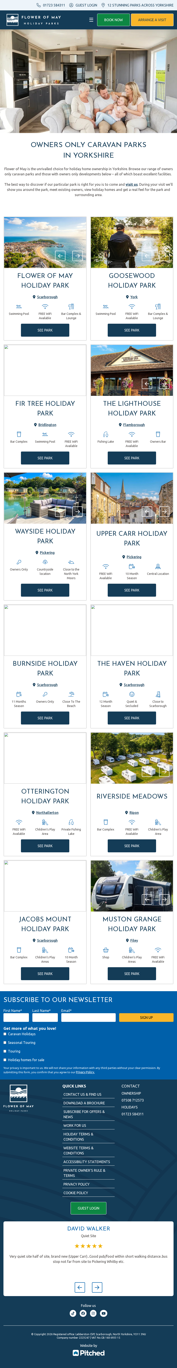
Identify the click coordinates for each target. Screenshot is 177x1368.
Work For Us (74, 1125)
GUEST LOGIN (86, 5)
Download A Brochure (84, 1103)
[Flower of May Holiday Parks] (33, 20)
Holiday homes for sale (26, 1060)
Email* (66, 1011)
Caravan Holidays (22, 1034)
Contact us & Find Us (82, 1094)
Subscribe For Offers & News (84, 1114)
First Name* (12, 1011)
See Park (45, 330)
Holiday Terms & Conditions (78, 1136)
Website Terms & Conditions (78, 1150)
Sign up (146, 1017)
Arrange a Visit (152, 20)
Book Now (113, 20)
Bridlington (47, 425)
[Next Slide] (77, 256)
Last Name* (41, 1011)
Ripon (134, 813)
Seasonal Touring (21, 1043)
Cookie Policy (75, 1193)
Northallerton (47, 813)
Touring (14, 1051)
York (134, 297)
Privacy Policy (76, 1184)
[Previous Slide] (60, 256)
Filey (134, 940)
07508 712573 (133, 1100)
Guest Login (88, 1208)
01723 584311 (54, 5)
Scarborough (47, 297)
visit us (132, 184)
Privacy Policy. (85, 1072)
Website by (88, 1345)
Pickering (47, 553)
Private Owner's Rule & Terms (84, 1173)
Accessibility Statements (86, 1162)
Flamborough (134, 425)
